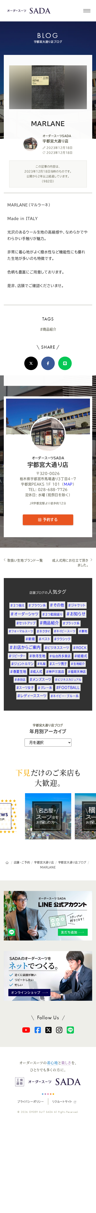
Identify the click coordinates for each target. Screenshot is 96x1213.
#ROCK (80, 647)
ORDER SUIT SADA (41, 1112)
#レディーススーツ (31, 695)
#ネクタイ (43, 631)
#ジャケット (77, 605)
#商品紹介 (48, 329)
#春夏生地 (18, 671)
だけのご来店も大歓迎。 (48, 777)
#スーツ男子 (58, 663)
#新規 (30, 639)
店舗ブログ (37, 592)
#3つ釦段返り (52, 614)
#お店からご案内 (24, 647)
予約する (49, 519)
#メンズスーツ (40, 679)
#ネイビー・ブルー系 (64, 696)
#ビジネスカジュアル (68, 679)
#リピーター (17, 655)
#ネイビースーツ (64, 631)
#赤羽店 (20, 679)
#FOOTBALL (68, 687)
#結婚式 (80, 655)
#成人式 (36, 671)
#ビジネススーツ (56, 647)
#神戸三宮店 (55, 671)
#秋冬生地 (37, 655)
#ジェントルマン (22, 663)
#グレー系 (45, 687)
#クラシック (62, 639)
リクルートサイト (62, 1101)
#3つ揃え (17, 605)
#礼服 (41, 663)
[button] (86, 10)
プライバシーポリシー (30, 1101)
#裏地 (83, 631)
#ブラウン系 (37, 605)
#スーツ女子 (25, 687)
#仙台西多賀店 (60, 656)
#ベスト (44, 639)
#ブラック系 (71, 623)
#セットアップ (26, 623)
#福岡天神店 (77, 671)
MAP (68, 484)
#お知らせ (76, 614)
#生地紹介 (78, 663)
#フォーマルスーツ (21, 631)
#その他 (57, 605)
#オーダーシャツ (24, 614)
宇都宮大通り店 (48, 462)
